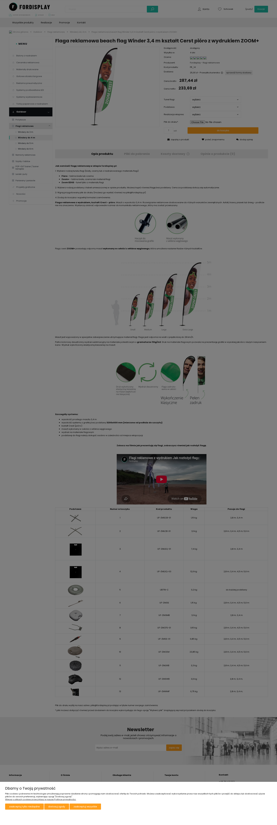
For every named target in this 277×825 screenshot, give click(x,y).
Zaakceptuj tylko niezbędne (24, 806)
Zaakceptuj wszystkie (85, 806)
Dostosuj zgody (56, 806)
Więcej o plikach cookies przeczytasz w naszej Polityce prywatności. (40, 799)
